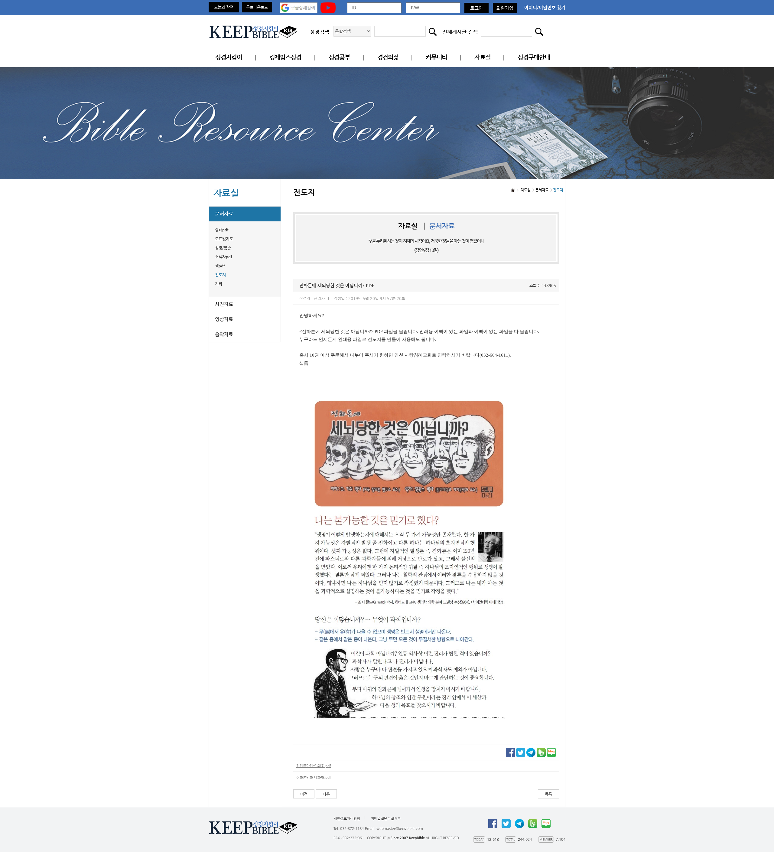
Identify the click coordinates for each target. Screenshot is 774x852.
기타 (218, 284)
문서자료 (224, 214)
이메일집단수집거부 (386, 818)
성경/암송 (223, 248)
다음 (326, 794)
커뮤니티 (436, 57)
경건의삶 (388, 57)
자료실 (482, 57)
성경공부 (339, 57)
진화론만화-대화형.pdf (313, 777)
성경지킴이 (228, 57)
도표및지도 (224, 239)
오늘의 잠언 (223, 7)
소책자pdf (223, 256)
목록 (548, 794)
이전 (303, 794)
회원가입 (504, 8)
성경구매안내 (534, 57)
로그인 (476, 8)
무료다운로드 (257, 7)
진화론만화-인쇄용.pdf (313, 766)
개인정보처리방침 (346, 818)
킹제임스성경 (285, 57)
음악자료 (224, 334)
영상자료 (224, 319)
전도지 (220, 275)
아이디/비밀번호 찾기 (544, 7)
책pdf (220, 265)
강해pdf (222, 229)
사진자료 (224, 304)
